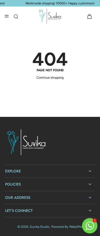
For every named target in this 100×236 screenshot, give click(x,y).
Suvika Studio (39, 227)
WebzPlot (76, 227)
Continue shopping (50, 77)
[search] (16, 16)
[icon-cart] (89, 16)
